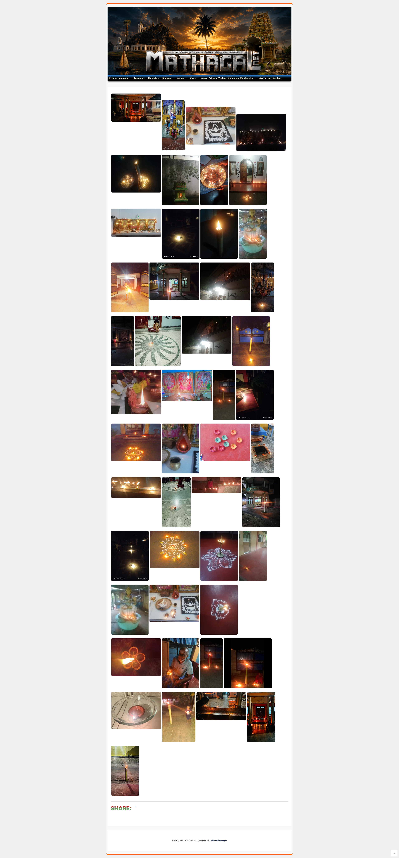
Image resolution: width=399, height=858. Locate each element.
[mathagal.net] (199, 73)
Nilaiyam (166, 78)
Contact (277, 78)
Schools (152, 78)
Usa (192, 78)
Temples (138, 78)
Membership (246, 78)
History (203, 78)
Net (269, 78)
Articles (213, 78)
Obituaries (233, 78)
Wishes (222, 78)
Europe (181, 78)
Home (113, 78)
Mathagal (123, 78)
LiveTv (262, 78)
